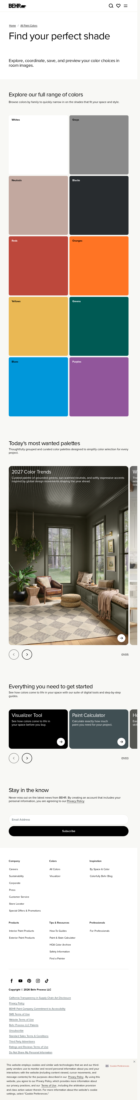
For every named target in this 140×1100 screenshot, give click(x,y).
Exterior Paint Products (22, 938)
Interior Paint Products (21, 931)
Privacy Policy (75, 801)
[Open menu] (126, 6)
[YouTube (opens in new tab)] (20, 981)
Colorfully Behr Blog (101, 876)
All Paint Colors (28, 25)
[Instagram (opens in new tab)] (38, 981)
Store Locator (16, 904)
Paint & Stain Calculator (62, 938)
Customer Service (19, 897)
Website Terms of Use (21, 1019)
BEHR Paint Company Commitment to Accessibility (37, 1009)
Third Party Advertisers (22, 1041)
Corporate (14, 883)
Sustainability (16, 876)
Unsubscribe (16, 1030)
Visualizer (55, 876)
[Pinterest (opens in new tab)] (29, 981)
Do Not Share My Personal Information (30, 1052)
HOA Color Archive (60, 944)
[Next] (27, 654)
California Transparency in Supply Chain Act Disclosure (40, 998)
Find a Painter (57, 958)
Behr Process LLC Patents (23, 1025)
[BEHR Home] (17, 6)
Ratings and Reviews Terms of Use (28, 1047)
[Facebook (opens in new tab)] (12, 981)
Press (12, 890)
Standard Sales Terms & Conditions (28, 1036)
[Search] (111, 6)
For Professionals (100, 931)
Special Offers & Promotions (25, 910)
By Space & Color (100, 869)
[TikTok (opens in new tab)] (47, 981)
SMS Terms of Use (19, 1014)
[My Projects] (118, 6)
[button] (117, 1066)
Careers (13, 869)
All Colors (55, 869)
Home (12, 25)
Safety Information (60, 951)
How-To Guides (58, 931)
